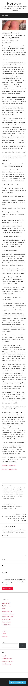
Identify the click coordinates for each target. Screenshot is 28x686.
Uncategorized (6, 624)
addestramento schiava (10, 488)
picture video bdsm (7, 616)
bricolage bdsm (6, 603)
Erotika (4, 633)
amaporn (4, 631)
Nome (4, 559)
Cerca (3, 642)
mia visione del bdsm (8, 614)
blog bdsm (14, 3)
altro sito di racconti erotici (9, 469)
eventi (3, 608)
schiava (20, 496)
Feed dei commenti (7, 661)
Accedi (4, 656)
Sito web (4, 573)
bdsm (7, 490)
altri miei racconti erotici (8, 465)
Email (4, 566)
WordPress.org (6, 664)
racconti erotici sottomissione (10, 496)
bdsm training (13, 490)
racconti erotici (8, 486)
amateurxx (5, 636)
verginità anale (10, 498)
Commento (5, 536)
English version (6, 606)
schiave (4, 498)
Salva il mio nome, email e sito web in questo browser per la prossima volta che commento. (14, 582)
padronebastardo (6, 42)
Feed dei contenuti (7, 658)
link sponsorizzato (7, 611)
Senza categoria (6, 622)
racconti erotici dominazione (16, 494)
